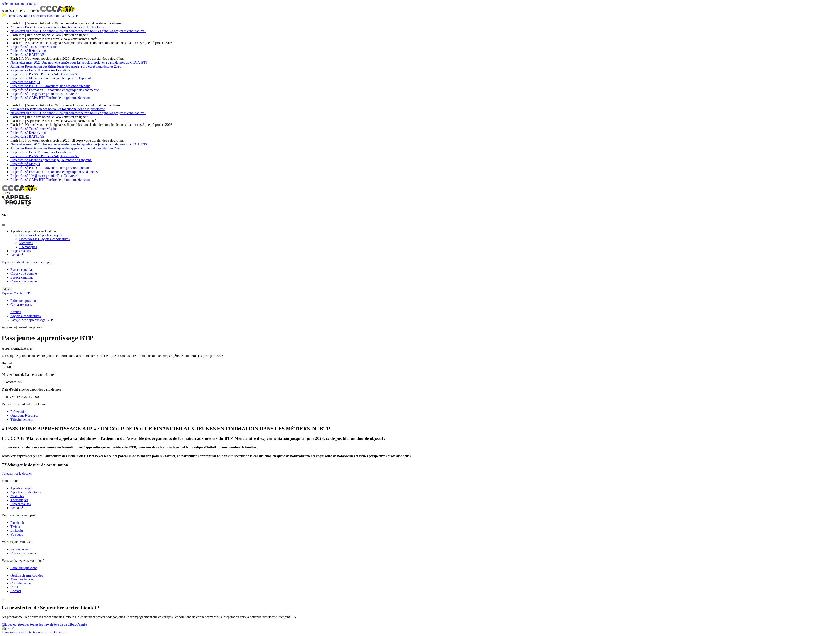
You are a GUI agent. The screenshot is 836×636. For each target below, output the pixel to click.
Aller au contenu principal (19, 3)
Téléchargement (21, 419)
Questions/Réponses (24, 415)
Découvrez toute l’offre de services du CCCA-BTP (42, 16)
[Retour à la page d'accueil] (16, 206)
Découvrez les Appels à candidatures (44, 239)
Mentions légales (22, 579)
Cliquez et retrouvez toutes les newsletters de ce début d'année (44, 624)
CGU (14, 587)
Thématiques (28, 247)
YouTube (16, 534)
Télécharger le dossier (17, 473)
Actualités (17, 255)
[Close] (3, 225)
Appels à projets (21, 488)
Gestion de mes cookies (26, 575)
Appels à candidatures (25, 492)
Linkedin (16, 530)
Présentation (18, 411)
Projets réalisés (20, 251)
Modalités (26, 243)
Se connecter (19, 549)
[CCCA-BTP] (19, 190)
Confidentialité (20, 583)
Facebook (17, 522)
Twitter (15, 526)
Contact (15, 591)
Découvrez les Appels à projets (40, 235)
